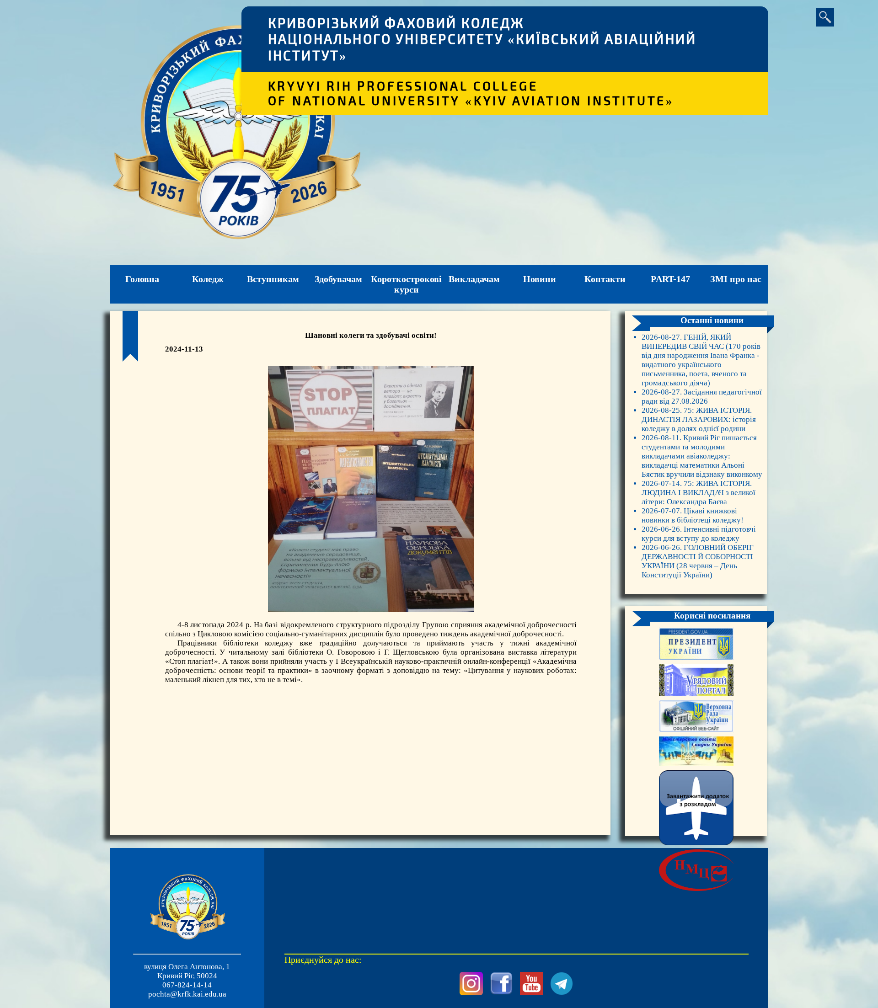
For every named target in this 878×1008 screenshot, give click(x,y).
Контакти (605, 279)
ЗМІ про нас (735, 279)
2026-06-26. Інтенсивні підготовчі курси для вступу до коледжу (699, 534)
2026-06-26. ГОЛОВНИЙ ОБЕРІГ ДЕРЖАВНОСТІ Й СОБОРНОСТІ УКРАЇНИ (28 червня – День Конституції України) (698, 561)
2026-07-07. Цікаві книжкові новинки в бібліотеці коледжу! (693, 515)
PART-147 (670, 279)
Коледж (208, 279)
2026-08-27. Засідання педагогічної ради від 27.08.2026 (702, 396)
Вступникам (273, 279)
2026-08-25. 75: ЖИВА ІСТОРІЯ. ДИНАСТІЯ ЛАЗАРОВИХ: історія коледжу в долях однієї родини (699, 419)
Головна (142, 279)
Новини (539, 279)
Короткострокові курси (406, 284)
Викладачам (474, 279)
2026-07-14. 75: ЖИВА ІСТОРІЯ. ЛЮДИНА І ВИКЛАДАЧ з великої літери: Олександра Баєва (698, 492)
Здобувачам (338, 279)
